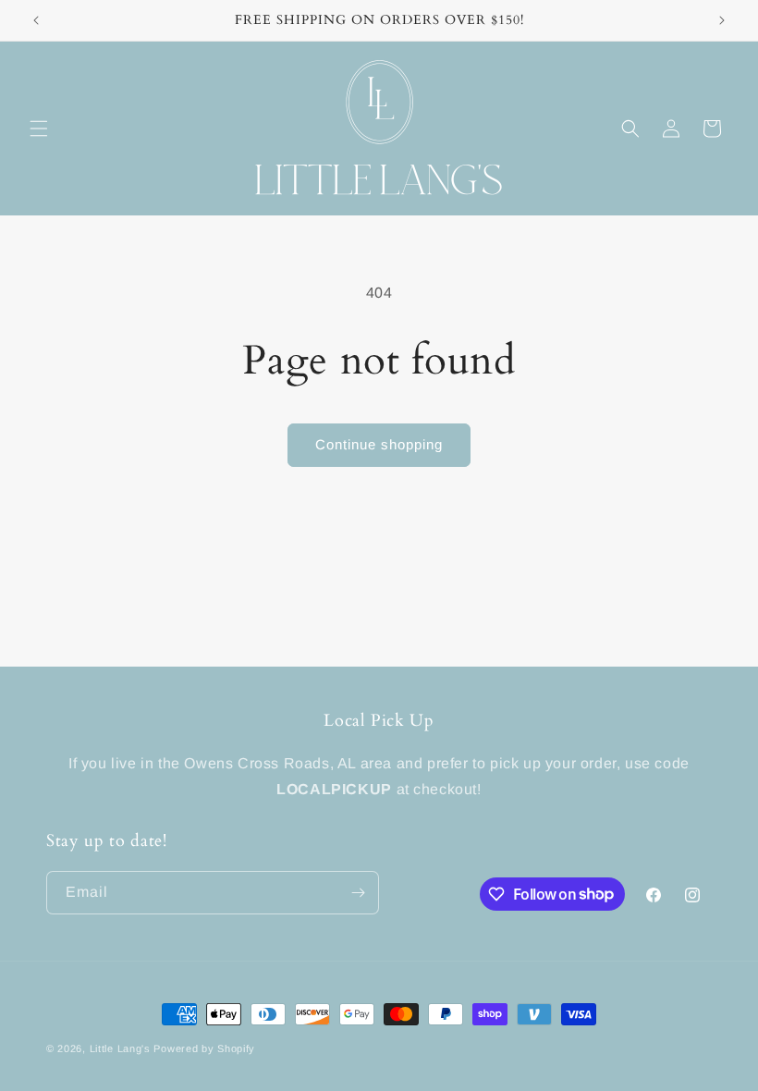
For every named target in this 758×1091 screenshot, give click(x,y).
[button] (38, 128)
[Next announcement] (722, 20)
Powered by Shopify (204, 1048)
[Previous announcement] (36, 20)
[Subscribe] (357, 892)
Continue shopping (379, 444)
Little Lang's (120, 1048)
